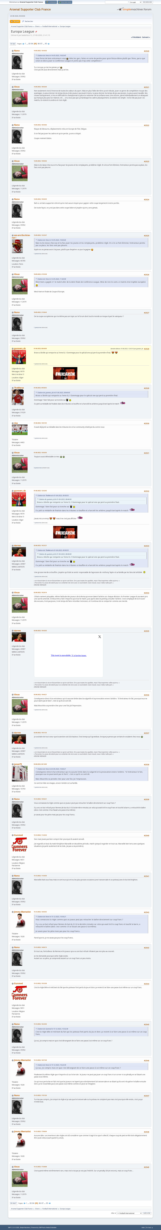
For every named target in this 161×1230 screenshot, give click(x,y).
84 (32, 44)
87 (41, 44)
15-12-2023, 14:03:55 (40, 912)
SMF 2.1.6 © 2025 (13, 1227)
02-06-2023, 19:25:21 (40, 545)
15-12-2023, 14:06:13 (40, 947)
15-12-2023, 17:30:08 (40, 1167)
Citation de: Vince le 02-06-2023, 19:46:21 (51, 769)
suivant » (146, 37)
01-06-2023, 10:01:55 (40, 423)
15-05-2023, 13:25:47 (40, 235)
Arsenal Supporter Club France (30, 9)
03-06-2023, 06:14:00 (40, 764)
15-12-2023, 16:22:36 (40, 1024)
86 (39, 44)
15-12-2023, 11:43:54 (40, 835)
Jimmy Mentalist (22, 911)
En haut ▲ (149, 1227)
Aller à (113, 1213)
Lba (16, 423)
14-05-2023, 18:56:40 (40, 87)
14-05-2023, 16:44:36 (40, 51)
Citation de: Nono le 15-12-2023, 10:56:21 (51, 917)
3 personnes (38, 468)
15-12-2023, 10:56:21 (40, 799)
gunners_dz (20, 348)
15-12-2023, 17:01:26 (40, 1095)
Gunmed (18, 835)
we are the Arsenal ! (21, 236)
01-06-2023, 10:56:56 (40, 452)
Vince (16, 86)
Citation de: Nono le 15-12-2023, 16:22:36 (51, 1065)
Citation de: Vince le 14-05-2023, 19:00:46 (51, 240)
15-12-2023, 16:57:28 (40, 1060)
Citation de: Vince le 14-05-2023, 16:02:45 (51, 55)
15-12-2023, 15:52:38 (40, 983)
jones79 (18, 764)
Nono (17, 50)
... (27, 44)
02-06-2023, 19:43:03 (40, 630)
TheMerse (19, 387)
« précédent (136, 37)
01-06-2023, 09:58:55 (40, 388)
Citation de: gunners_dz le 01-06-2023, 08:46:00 (53, 393)
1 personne (37, 254)
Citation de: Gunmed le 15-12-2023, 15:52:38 (52, 1029)
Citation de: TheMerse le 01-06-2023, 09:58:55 (53, 495)
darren (17, 545)
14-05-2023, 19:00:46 (40, 161)
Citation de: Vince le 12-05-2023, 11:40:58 (51, 279)
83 (30, 44)
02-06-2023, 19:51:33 (40, 733)
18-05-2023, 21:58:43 (40, 312)
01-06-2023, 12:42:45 (40, 491)
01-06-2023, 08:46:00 (40, 348)
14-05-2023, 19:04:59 (40, 199)
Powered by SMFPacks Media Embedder (43, 1227)
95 (46, 44)
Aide (143, 1227)
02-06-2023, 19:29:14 (40, 592)
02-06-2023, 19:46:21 (40, 694)
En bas (12, 44)
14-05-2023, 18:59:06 (40, 125)
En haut (13, 1203)
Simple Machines (25, 1227)
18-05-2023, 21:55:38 (40, 274)
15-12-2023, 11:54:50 (40, 876)
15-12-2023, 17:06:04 (40, 1131)
